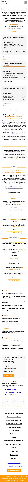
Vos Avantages (14, 430)
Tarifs (14, 437)
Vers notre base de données (14, 444)
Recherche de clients (14, 417)
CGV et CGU (23, 478)
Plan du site (7, 480)
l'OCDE (7, 123)
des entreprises (14, 280)
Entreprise (14, 451)
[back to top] (26, 476)
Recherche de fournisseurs (14, 413)
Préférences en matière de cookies (15, 476)
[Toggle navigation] (25, 2)
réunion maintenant (14, 210)
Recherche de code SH (14, 424)
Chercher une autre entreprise (10, 9)
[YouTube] (14, 466)
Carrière (14, 458)
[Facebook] (11, 466)
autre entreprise (14, 159)
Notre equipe (14, 455)
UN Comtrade (5, 122)
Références (13, 133)
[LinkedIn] (8, 466)
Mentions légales (15, 480)
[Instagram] (18, 466)
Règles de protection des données (10, 478)
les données (14, 258)
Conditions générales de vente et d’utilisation (12, 405)
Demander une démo (14, 470)
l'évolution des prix (14, 232)
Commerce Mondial (14, 427)
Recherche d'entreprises (14, 420)
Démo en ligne (8, 375)
